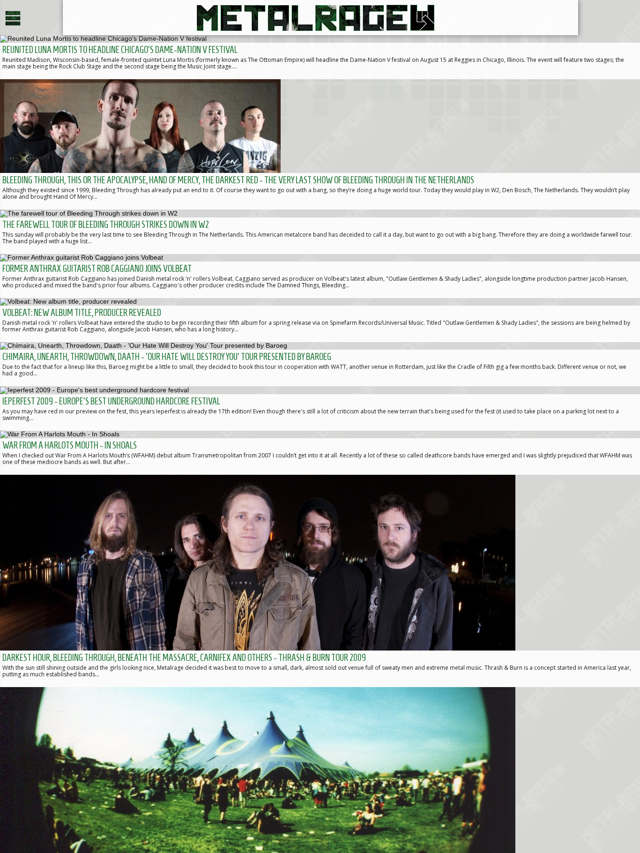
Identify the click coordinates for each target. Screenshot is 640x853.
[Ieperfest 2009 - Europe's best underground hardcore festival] (320, 408)
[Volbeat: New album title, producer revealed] (320, 320)
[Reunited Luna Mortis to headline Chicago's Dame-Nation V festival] (320, 57)
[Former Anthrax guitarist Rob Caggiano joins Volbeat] (320, 276)
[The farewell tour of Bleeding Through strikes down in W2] (320, 232)
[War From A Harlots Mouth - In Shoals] (320, 453)
